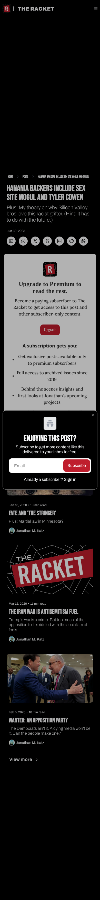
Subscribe (76, 465)
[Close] (93, 415)
